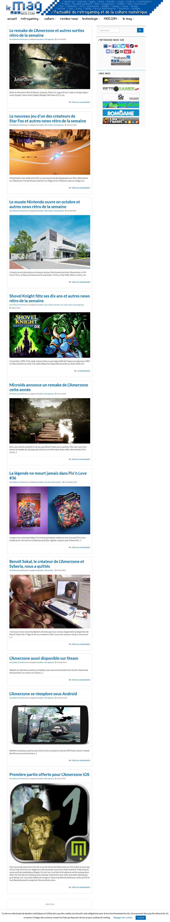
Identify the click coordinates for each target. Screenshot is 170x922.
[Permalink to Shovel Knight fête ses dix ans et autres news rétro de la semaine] (49, 334)
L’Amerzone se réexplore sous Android (43, 693)
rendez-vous (69, 18)
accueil (12, 18)
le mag (128, 18)
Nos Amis (47, 482)
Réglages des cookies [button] (122, 917)
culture (49, 18)
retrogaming (30, 18)
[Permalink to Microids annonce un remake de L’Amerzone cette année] (49, 420)
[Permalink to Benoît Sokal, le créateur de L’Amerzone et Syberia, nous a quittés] (49, 601)
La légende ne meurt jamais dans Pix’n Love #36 (48, 475)
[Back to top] (164, 916)
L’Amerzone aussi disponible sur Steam (43, 658)
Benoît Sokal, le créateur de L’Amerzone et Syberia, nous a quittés (46, 563)
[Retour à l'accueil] (85, 7)
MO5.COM (111, 18)
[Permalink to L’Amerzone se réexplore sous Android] (49, 724)
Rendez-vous (59, 305)
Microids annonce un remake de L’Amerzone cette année (48, 387)
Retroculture (49, 125)
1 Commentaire (83, 371)
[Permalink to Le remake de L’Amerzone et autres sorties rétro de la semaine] (49, 66)
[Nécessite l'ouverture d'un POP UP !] (121, 60)
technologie (90, 18)
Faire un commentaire (81, 102)
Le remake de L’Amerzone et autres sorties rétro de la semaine (46, 33)
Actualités (40, 39)
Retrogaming (49, 39)
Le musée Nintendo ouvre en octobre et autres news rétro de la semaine (44, 204)
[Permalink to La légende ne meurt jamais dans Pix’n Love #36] (49, 510)
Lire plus (50, 904)
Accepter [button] (140, 918)
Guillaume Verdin (18, 39)
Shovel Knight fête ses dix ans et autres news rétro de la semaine (49, 298)
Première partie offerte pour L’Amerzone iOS (49, 774)
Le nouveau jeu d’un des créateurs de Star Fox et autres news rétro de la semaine (47, 118)
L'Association (49, 305)
